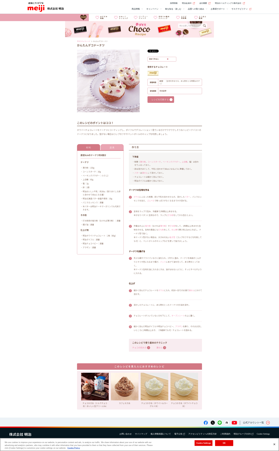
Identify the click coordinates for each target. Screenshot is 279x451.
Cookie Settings (263, 434)
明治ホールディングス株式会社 (228, 3)
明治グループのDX (242, 434)
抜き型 (172, 237)
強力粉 (148, 226)
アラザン (179, 326)
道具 (112, 147)
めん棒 (174, 230)
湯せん (145, 173)
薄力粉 (143, 162)
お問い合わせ (125, 434)
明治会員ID (186, 3)
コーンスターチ (154, 162)
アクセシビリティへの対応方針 (202, 434)
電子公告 (178, 434)
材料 (88, 147)
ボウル (136, 197)
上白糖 (184, 162)
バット (163, 262)
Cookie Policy (73, 448)
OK (224, 443)
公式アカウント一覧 (253, 422)
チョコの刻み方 (139, 348)
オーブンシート (178, 316)
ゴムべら (150, 201)
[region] (139, 444)
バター (137, 173)
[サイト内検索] (249, 3)
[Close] (274, 444)
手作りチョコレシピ (83, 41)
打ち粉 (170, 215)
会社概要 (203, 3)
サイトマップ (141, 434)
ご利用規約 (225, 434)
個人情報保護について (161, 434)
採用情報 (174, 3)
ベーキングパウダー (171, 162)
